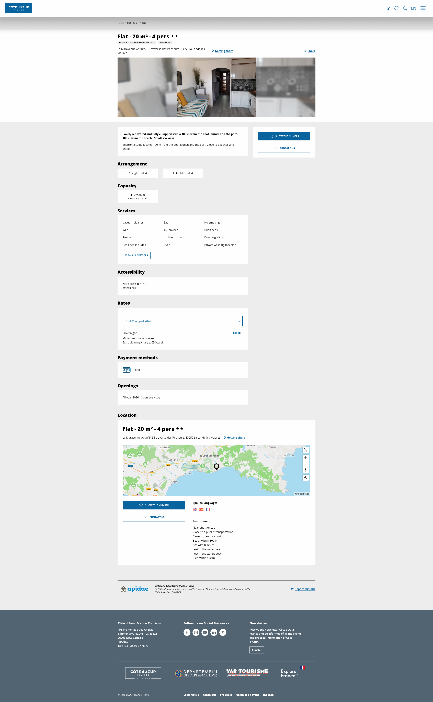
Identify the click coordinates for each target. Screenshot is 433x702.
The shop (268, 694)
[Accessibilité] (388, 8)
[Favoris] (396, 8)
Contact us (209, 694)
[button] (405, 8)
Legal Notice (191, 694)
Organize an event (247, 694)
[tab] (179, 321)
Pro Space (226, 694)
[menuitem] (18, 8)
